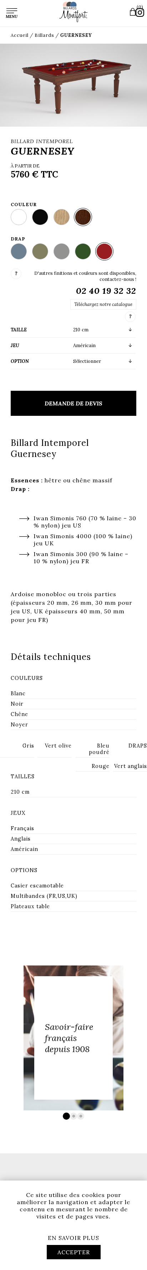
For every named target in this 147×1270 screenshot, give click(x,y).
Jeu (15, 345)
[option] (73, 1037)
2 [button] (73, 1116)
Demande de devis (73, 403)
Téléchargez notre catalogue (103, 304)
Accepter (73, 1252)
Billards (44, 35)
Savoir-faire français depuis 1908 (69, 1038)
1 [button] (66, 1116)
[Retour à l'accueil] (73, 12)
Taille (19, 330)
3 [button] (80, 1116)
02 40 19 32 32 (106, 290)
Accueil (20, 35)
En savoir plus (73, 1237)
